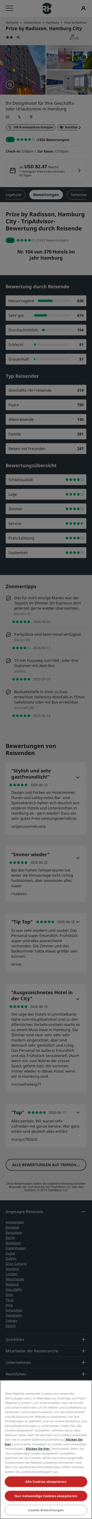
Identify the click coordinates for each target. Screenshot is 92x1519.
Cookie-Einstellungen (46, 1510)
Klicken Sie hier (37, 1449)
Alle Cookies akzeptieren (46, 1481)
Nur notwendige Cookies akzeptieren (46, 1496)
